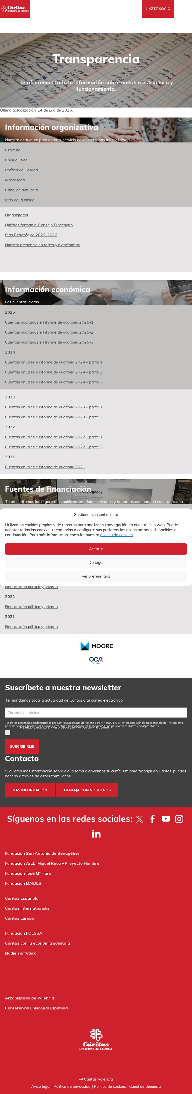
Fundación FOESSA (23, 933)
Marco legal (15, 179)
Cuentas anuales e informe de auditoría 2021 (45, 466)
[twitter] (139, 819)
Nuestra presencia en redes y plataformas (42, 244)
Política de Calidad (21, 169)
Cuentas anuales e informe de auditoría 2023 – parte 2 (53, 416)
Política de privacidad (72, 1086)
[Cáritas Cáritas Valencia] (15, 9)
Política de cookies (110, 1086)
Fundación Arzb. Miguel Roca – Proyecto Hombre (52, 863)
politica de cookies (116, 534)
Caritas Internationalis (27, 908)
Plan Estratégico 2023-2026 (31, 234)
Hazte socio (158, 8)
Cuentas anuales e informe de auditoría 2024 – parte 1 (53, 362)
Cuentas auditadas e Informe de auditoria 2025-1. (49, 322)
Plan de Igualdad (19, 199)
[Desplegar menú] (183, 9)
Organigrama (16, 214)
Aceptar (96, 548)
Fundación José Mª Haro (28, 873)
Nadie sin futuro (20, 953)
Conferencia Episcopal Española (36, 1007)
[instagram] (179, 819)
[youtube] (166, 819)
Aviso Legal (60, 727)
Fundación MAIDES (23, 883)
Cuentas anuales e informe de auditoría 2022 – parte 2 (53, 446)
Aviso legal (40, 1086)
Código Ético (16, 159)
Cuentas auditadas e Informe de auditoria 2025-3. (49, 342)
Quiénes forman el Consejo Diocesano (39, 224)
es (141, 726)
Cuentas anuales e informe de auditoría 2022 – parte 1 (53, 436)
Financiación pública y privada (31, 586)
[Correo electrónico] (96, 713)
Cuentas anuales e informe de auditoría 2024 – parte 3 (53, 381)
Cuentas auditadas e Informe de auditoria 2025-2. (49, 332)
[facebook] (152, 819)
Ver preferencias (96, 576)
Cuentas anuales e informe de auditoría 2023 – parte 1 (53, 406)
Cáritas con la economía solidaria (37, 943)
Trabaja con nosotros (87, 790)
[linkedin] (96, 833)
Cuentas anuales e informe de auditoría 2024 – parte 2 (53, 371)
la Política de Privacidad (90, 727)
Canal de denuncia (21, 189)
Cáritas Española (21, 898)
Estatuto (12, 149)
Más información (29, 790)
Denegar (96, 562)
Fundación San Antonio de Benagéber (42, 853)
